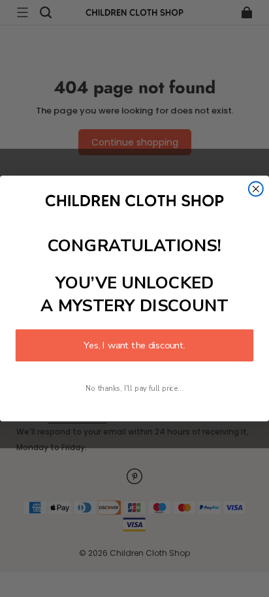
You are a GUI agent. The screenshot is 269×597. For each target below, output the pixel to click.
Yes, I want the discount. (134, 345)
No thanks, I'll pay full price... (134, 388)
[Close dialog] (256, 189)
